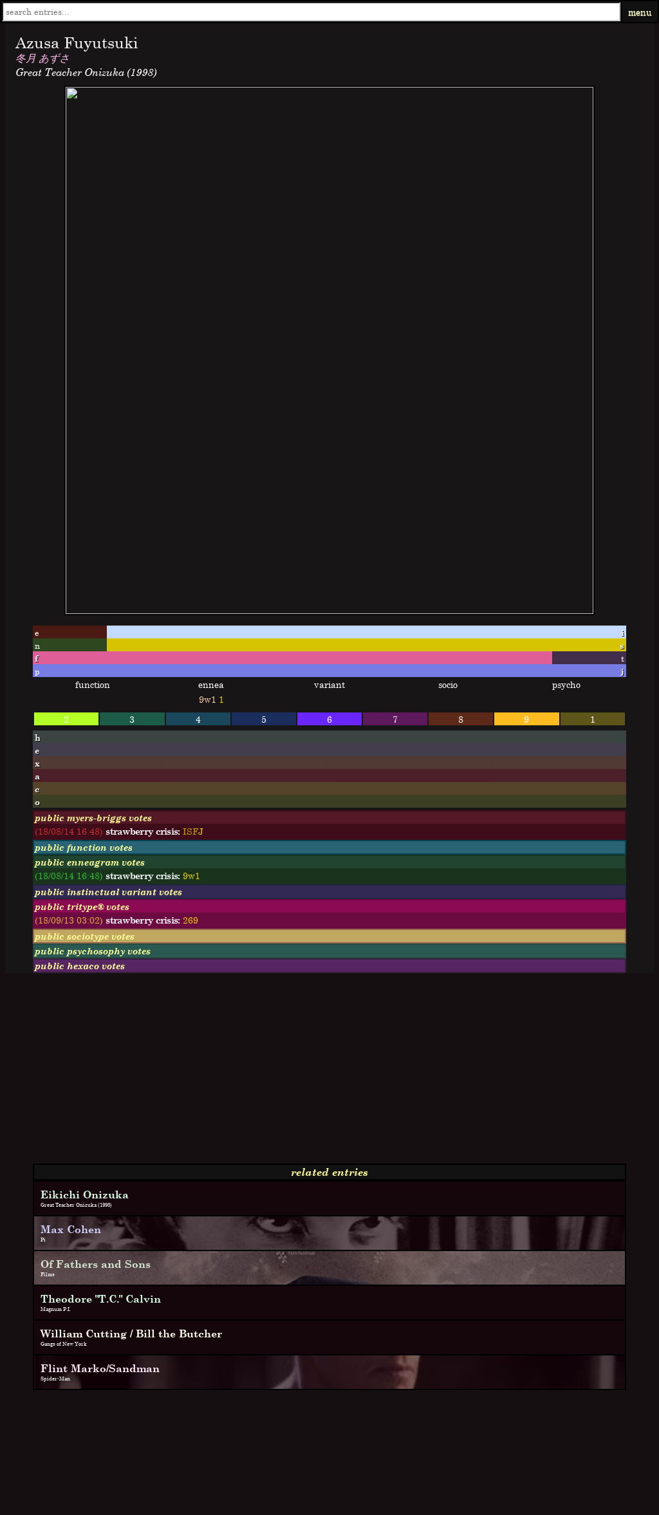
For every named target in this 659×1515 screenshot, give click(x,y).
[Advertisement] (329, 1073)
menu (640, 11)
